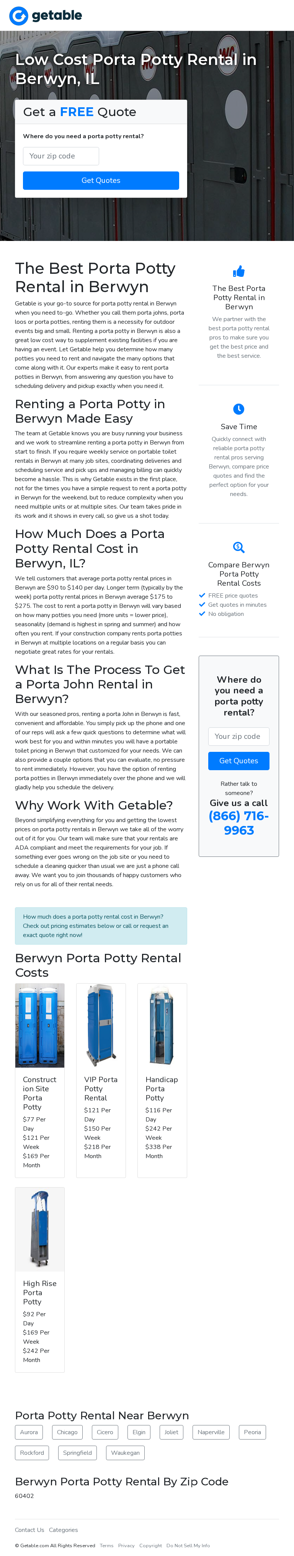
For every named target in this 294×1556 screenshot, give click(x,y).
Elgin (138, 1432)
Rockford (32, 1453)
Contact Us (29, 1530)
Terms (107, 1545)
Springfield (77, 1453)
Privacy (126, 1545)
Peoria (252, 1432)
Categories (63, 1530)
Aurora (29, 1432)
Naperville (211, 1432)
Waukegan (125, 1453)
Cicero (105, 1432)
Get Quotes (101, 180)
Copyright (150, 1545)
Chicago (67, 1432)
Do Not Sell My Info (188, 1545)
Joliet (171, 1432)
